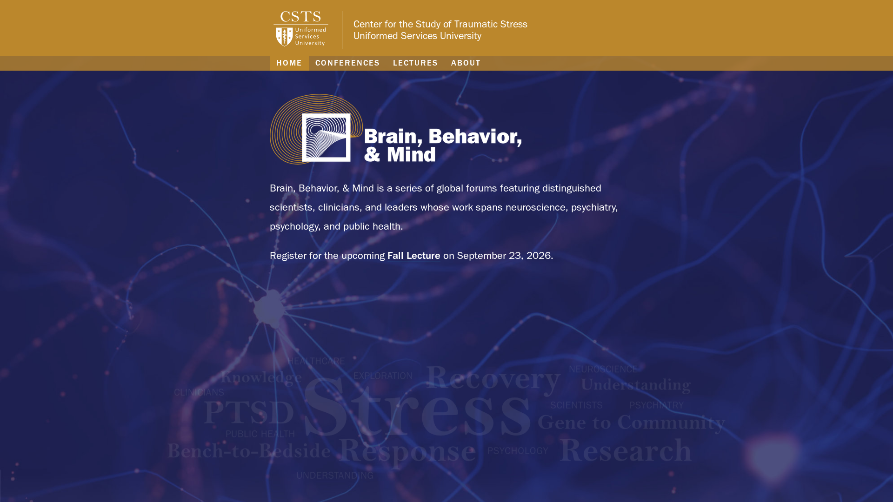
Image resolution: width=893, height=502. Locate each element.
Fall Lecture (413, 255)
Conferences (347, 63)
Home (289, 63)
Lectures (415, 63)
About (466, 63)
